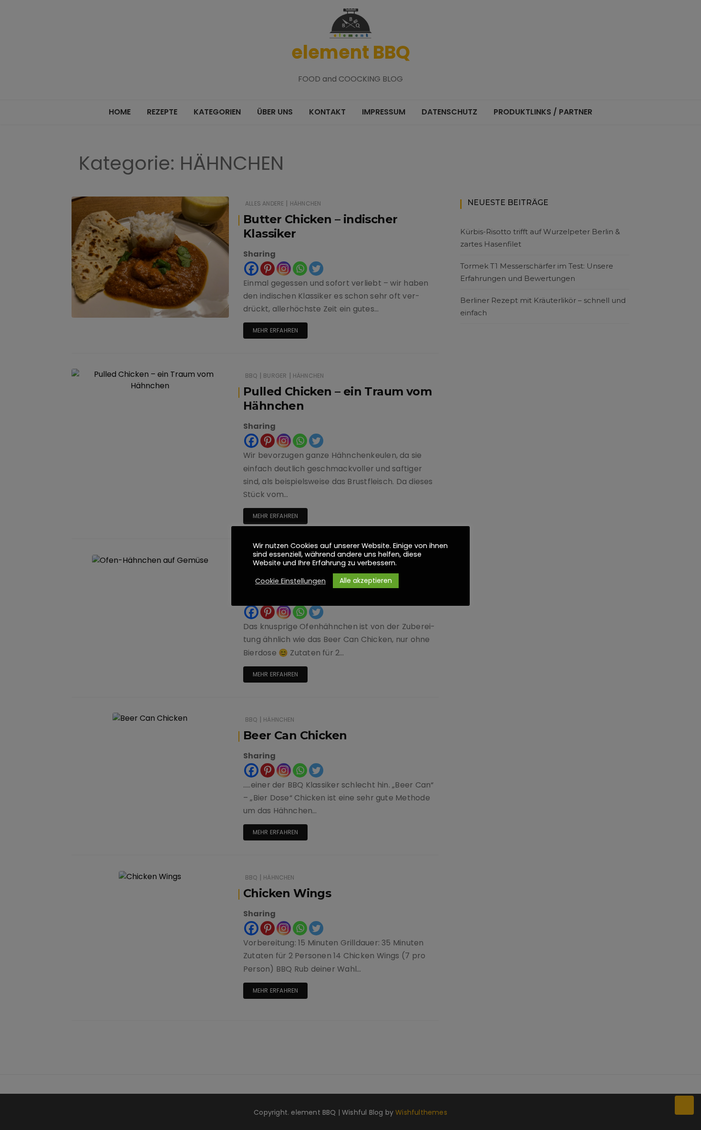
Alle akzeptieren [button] (366, 580)
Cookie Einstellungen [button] (290, 581)
